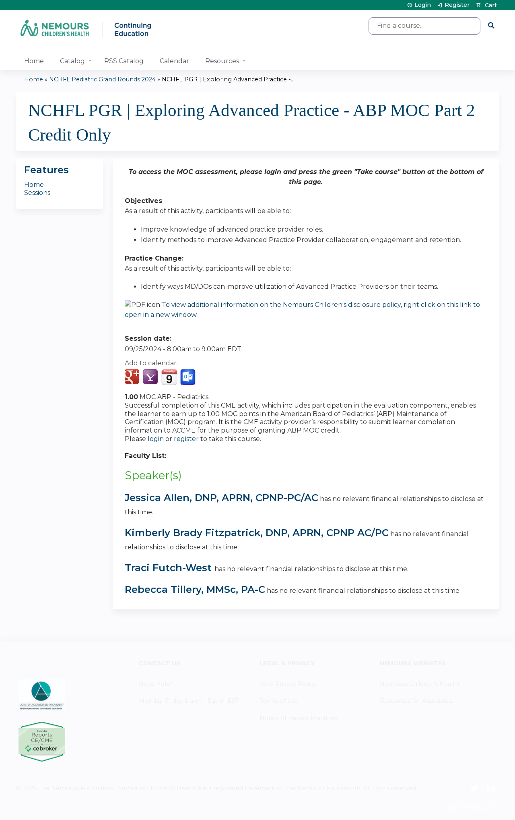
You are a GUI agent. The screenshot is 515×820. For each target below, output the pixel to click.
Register (457, 5)
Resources (222, 61)
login (156, 439)
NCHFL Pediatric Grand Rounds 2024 (102, 79)
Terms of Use (279, 700)
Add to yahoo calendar (151, 377)
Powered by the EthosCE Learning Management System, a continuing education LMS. (470, 806)
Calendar (174, 61)
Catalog (72, 61)
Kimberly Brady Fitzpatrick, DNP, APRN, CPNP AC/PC (257, 532)
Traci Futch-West (169, 568)
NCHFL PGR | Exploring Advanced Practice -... (228, 79)
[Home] (86, 28)
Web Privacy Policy (287, 683)
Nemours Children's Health (419, 683)
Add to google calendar (133, 377)
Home (34, 61)
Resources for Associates (416, 700)
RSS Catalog (124, 61)
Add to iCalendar (169, 377)
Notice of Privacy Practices (298, 718)
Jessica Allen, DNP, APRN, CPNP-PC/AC (221, 497)
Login (422, 5)
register (186, 439)
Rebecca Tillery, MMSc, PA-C (195, 589)
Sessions (37, 193)
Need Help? (156, 683)
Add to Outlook (188, 377)
